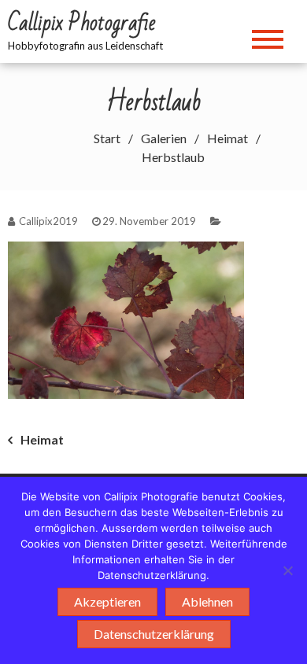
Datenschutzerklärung (154, 633)
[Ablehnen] (287, 570)
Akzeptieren (107, 601)
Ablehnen (207, 601)
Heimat (42, 439)
